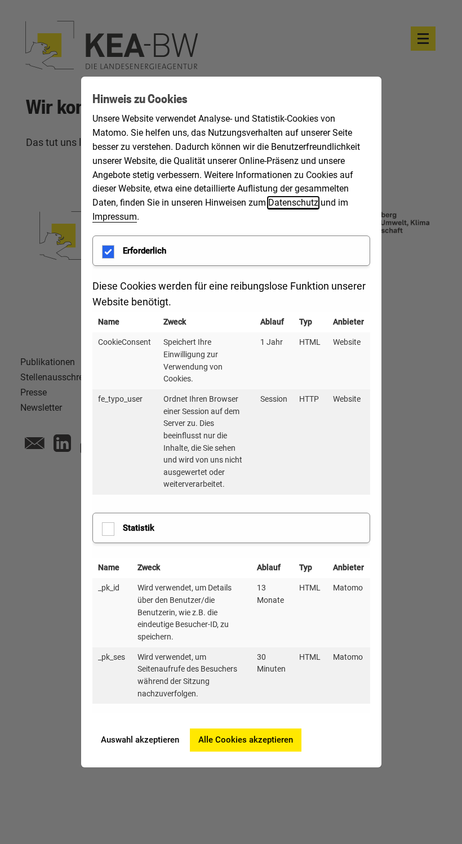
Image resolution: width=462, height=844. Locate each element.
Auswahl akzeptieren (140, 740)
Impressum (114, 216)
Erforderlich (144, 251)
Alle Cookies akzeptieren (245, 740)
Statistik (138, 528)
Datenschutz (293, 202)
